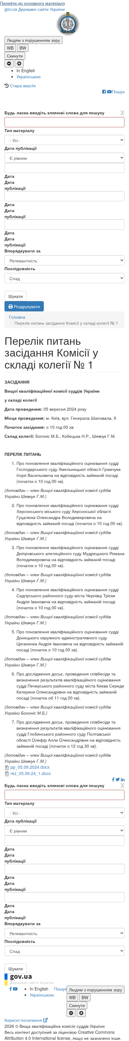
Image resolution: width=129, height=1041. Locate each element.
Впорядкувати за (22, 251)
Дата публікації (20, 148)
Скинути (15, 56)
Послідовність (19, 268)
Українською (28, 76)
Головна (17, 317)
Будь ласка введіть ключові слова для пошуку (54, 113)
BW (23, 48)
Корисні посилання (23, 1020)
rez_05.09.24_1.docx (30, 773)
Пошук (118, 91)
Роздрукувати (26, 306)
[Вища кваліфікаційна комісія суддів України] (64, 24)
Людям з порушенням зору (33, 40)
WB (10, 48)
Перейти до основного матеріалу (32, 3)
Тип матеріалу (19, 130)
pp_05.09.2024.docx (30, 767)
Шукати (15, 296)
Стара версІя (23, 85)
